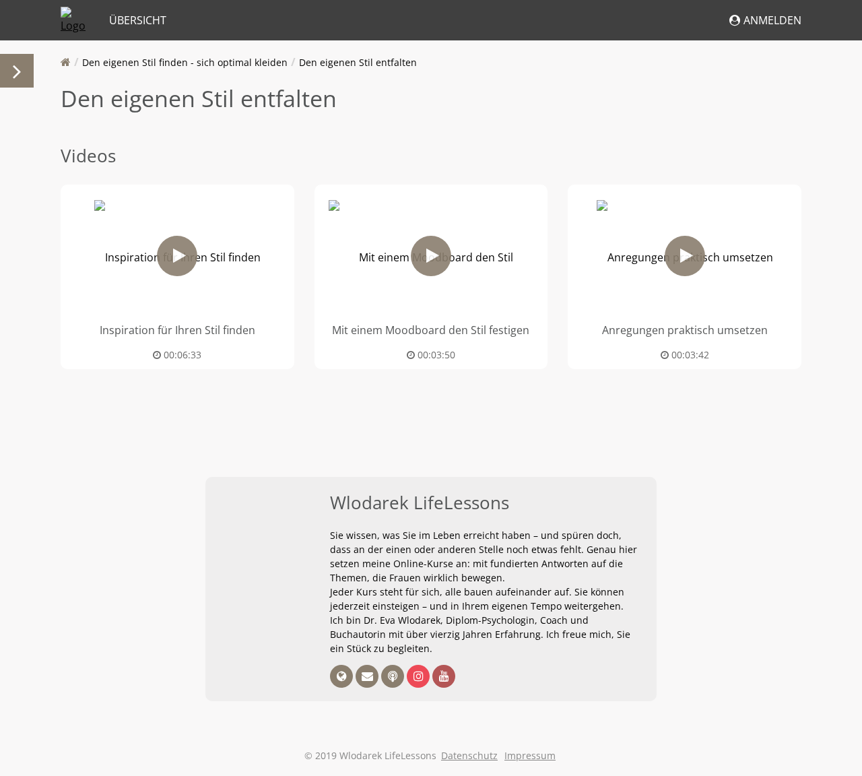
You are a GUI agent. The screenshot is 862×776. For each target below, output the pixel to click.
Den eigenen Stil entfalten (358, 62)
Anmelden (772, 20)
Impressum (530, 755)
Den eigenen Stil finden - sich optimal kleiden (185, 62)
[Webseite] (343, 676)
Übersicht (137, 20)
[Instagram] (419, 676)
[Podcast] (394, 676)
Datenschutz (469, 755)
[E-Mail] (368, 676)
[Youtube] (443, 676)
